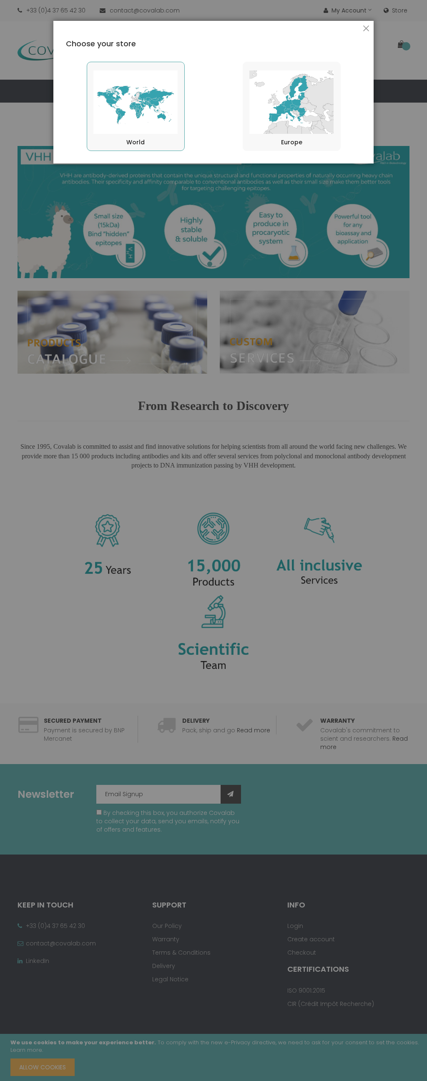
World (135, 142)
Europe (291, 142)
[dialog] (213, 540)
